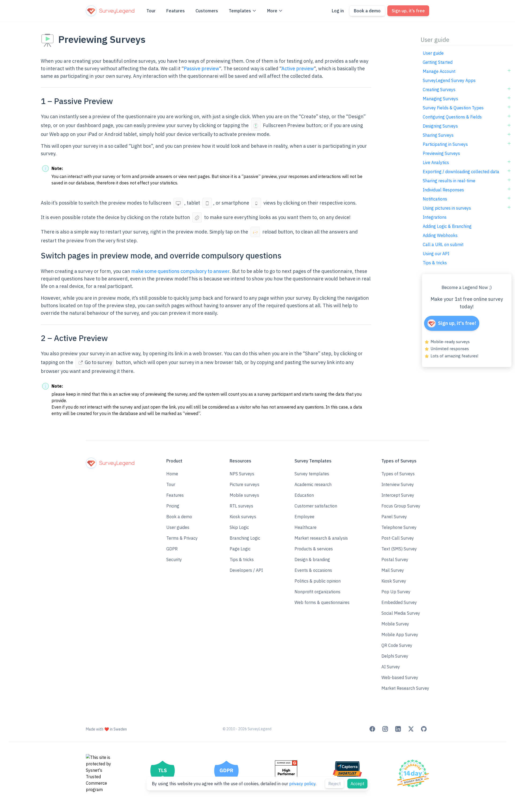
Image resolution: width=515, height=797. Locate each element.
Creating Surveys (439, 89)
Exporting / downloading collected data (461, 171)
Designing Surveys (440, 126)
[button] (182, 516)
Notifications (435, 199)
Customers (207, 10)
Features (175, 10)
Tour (151, 10)
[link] (372, 729)
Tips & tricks (435, 262)
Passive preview (201, 68)
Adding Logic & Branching (447, 226)
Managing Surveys (440, 98)
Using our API (436, 253)
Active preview (297, 68)
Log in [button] (338, 10)
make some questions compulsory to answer (180, 271)
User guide (433, 53)
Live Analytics (436, 162)
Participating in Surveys (445, 144)
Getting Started (438, 62)
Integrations (435, 217)
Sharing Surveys (438, 135)
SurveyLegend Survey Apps (449, 80)
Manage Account (439, 71)
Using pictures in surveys (447, 208)
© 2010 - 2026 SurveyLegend (247, 728)
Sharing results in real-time (449, 180)
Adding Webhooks (440, 235)
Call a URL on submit (443, 244)
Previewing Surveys (441, 153)
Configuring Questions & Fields (452, 117)
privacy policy (302, 783)
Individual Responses (443, 189)
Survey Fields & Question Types (453, 107)
